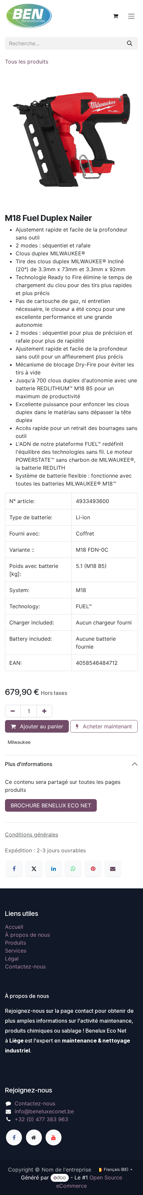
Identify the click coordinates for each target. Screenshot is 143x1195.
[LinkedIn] (54, 868)
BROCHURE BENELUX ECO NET (51, 805)
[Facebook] (14, 868)
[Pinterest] (93, 868)
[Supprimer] (13, 711)
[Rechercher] (129, 43)
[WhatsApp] (73, 868)
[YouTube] (54, 1137)
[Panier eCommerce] (115, 15)
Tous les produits (26, 61)
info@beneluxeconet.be (44, 1111)
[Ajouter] (44, 711)
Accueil (14, 926)
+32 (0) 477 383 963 (41, 1119)
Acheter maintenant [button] (106, 726)
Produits (15, 942)
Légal (12, 958)
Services (15, 950)
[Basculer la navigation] (131, 16)
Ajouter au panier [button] (40, 726)
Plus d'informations (28, 764)
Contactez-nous (25, 966)
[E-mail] (113, 868)
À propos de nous (27, 934)
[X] (34, 868)
